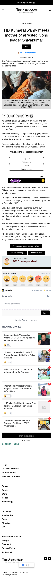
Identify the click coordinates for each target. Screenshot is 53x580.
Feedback (6, 544)
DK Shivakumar (36, 253)
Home (4, 465)
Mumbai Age (7, 515)
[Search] (50, 11)
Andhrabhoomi (9, 473)
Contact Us (7, 552)
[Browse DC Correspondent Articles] (6, 261)
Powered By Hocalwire (9, 575)
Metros (5, 498)
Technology (7, 502)
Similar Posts (10, 443)
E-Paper (5, 540)
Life (3, 527)
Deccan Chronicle (10, 469)
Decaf (4, 519)
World (4, 494)
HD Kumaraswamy (17, 253)
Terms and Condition (11, 537)
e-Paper (19, 2)
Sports (5, 490)
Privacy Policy (8, 548)
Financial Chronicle (11, 476)
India (26, 46)
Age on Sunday (28, 2)
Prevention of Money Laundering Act (26, 246)
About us (6, 523)
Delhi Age (6, 511)
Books (5, 486)
